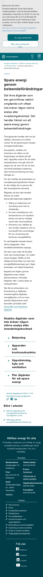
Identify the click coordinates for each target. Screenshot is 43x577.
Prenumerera (13, 505)
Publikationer (13, 513)
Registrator (27, 472)
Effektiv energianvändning (29, 63)
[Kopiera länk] (7, 399)
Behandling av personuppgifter (21, 525)
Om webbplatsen (15, 516)
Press (10, 508)
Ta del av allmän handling (18, 530)
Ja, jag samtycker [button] (23, 37)
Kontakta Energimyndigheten (18, 396)
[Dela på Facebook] (12, 399)
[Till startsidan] (10, 56)
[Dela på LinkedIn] (16, 399)
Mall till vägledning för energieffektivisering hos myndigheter (16, 413)
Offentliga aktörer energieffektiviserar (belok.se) (18, 421)
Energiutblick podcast (17, 510)
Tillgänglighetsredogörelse (19, 533)
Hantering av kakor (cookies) (20, 528)
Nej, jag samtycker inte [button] (20, 45)
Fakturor (9, 494)
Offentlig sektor (11, 66)
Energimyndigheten (11, 63)
